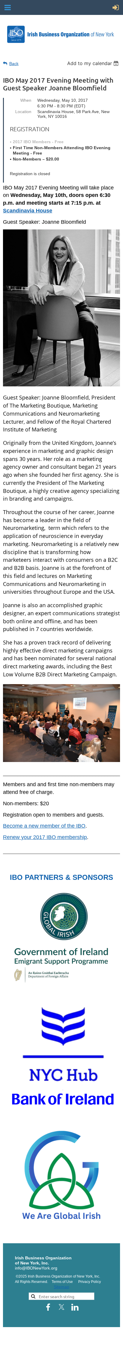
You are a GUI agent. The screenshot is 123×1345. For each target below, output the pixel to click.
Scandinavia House (27, 211)
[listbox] (93, 63)
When (25, 100)
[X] (61, 1307)
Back (14, 63)
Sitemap (61, 1286)
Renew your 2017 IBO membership (45, 837)
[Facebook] (48, 1307)
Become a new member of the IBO (44, 826)
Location (23, 111)
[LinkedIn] (75, 1307)
